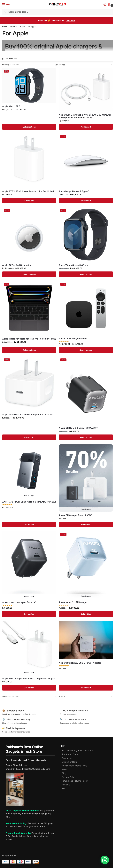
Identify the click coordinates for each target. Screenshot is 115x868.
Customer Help (69, 762)
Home (4, 26)
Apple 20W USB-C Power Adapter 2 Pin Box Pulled (28, 191)
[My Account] (105, 4)
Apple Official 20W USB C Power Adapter (80, 662)
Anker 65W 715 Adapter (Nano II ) (19, 602)
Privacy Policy (68, 777)
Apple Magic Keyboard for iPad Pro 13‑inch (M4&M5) (29, 338)
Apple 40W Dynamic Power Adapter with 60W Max (28, 414)
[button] (109, 5)
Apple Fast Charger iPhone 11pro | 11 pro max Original (29, 678)
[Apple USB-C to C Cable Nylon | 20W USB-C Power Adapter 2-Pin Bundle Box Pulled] (86, 89)
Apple (22, 26)
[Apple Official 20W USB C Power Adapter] (86, 640)
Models (13, 26)
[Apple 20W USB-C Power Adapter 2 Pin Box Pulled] (29, 161)
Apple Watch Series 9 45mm (73, 265)
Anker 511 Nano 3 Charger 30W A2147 (78, 428)
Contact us (67, 758)
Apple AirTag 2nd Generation (16, 265)
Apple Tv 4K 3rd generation (73, 338)
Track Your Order (70, 754)
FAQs (64, 769)
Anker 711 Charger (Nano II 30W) (75, 515)
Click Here (70, 20)
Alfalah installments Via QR (75, 765)
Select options (29, 127)
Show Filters (12, 59)
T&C (64, 788)
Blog (64, 773)
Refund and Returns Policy (75, 781)
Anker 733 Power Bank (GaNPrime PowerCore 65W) (29, 501)
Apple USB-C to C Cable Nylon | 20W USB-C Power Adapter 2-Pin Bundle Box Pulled (85, 116)
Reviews (66, 784)
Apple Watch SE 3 (11, 106)
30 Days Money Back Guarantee (77, 750)
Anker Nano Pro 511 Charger (73, 602)
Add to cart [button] (86, 127)
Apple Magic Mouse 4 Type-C (74, 191)
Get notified (29, 524)
